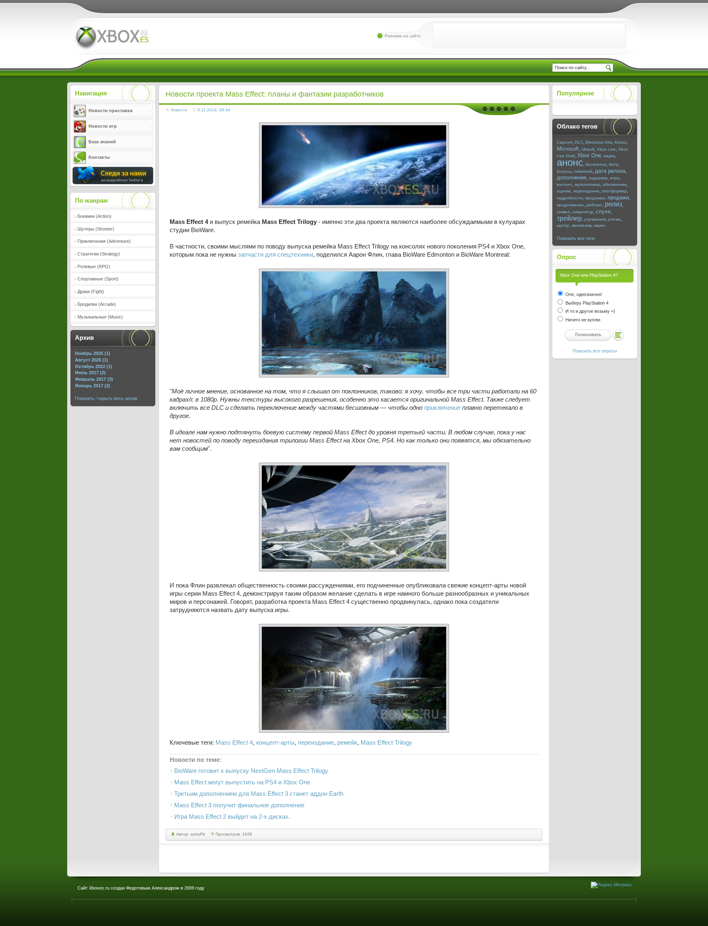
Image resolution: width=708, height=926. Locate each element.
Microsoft (568, 149)
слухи (603, 211)
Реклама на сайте (403, 36)
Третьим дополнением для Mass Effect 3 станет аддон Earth (258, 793)
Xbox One (589, 155)
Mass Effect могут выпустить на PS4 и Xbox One (242, 782)
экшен (600, 225)
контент (564, 184)
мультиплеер (587, 184)
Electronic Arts (598, 142)
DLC (579, 142)
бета (613, 164)
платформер (614, 191)
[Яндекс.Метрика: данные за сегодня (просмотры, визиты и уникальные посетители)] (611, 885)
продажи (618, 197)
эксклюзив (581, 225)
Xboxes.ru (111, 38)
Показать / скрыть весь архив (106, 398)
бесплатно (595, 164)
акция (609, 156)
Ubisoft (588, 149)
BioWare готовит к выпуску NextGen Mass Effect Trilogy (251, 771)
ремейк (347, 742)
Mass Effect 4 (234, 742)
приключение (442, 407)
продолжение (570, 205)
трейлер (569, 218)
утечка (614, 219)
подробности (570, 198)
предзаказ (595, 198)
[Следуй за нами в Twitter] (113, 182)
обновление (615, 184)
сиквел (563, 212)
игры (615, 178)
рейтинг (594, 205)
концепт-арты (275, 742)
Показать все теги (576, 238)
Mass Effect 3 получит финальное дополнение (239, 805)
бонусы (564, 171)
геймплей (583, 171)
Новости (179, 110)
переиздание (316, 742)
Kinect (620, 142)
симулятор (582, 212)
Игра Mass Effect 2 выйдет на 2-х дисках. (232, 816)
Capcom (564, 142)
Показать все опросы (594, 350)
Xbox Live (606, 149)
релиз (613, 204)
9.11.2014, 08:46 (213, 110)
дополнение (571, 177)
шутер (563, 225)
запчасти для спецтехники (275, 254)
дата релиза (610, 171)
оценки (564, 191)
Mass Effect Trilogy (386, 742)
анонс (570, 162)
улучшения (595, 219)
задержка (598, 178)
